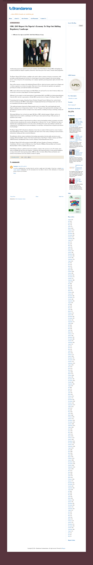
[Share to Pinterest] (30, 157)
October (69, 236)
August (69, 219)
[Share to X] (27, 157)
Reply (15, 173)
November (70, 235)
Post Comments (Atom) (20, 199)
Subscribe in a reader (72, 98)
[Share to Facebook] (28, 157)
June (69, 223)
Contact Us (43, 18)
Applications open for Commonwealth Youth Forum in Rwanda (79, 167)
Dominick (16, 166)
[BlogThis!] (26, 157)
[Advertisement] (75, 50)
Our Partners (25, 18)
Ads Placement (34, 18)
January (69, 231)
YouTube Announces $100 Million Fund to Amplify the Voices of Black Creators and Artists (75, 138)
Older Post (61, 196)
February (70, 230)
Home (10, 18)
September (70, 238)
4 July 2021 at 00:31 (22, 166)
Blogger (63, 548)
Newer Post (12, 196)
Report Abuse (71, 540)
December (70, 233)
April (69, 226)
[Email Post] (22, 157)
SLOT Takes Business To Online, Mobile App (78, 180)
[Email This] (24, 157)
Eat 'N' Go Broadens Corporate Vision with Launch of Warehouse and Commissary (75, 153)
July (69, 221)
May (69, 224)
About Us (16, 18)
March (69, 228)
